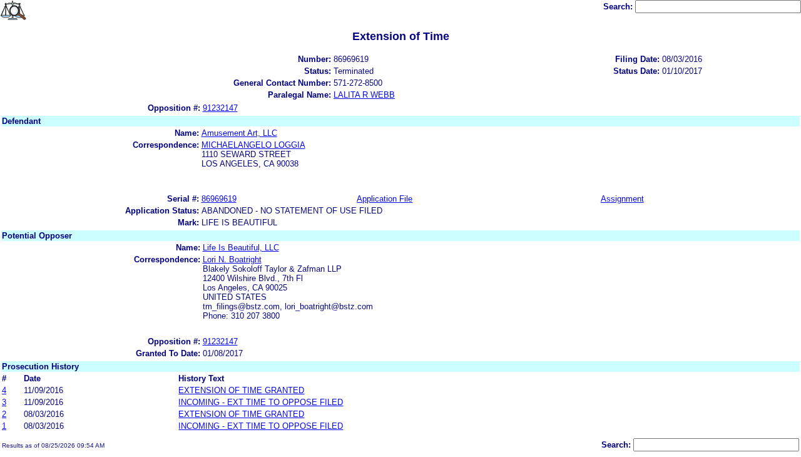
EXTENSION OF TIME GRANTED (241, 390)
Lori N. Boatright (232, 259)
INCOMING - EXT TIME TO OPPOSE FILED (260, 402)
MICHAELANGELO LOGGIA (253, 145)
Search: (619, 6)
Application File (384, 198)
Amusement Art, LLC (239, 133)
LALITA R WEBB (364, 95)
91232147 (220, 108)
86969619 (219, 198)
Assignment (622, 198)
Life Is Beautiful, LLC (241, 247)
